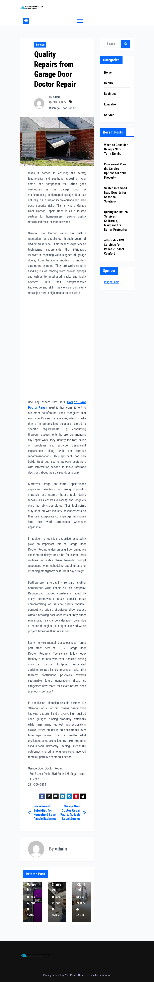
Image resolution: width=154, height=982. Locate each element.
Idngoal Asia (111, 282)
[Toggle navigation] (80, 21)
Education (111, 104)
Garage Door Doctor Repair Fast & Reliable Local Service (70, 812)
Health (108, 83)
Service (40, 44)
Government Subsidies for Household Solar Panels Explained (45, 812)
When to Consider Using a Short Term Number (116, 149)
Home (108, 72)
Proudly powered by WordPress (60, 975)
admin (57, 97)
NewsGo (90, 975)
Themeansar (104, 975)
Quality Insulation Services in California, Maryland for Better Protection (116, 221)
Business (110, 94)
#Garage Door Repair (62, 108)
